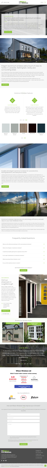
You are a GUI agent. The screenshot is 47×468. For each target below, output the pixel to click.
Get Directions (6, 313)
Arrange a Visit (6, 310)
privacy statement (29, 441)
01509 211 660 (39, 457)
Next (46, 332)
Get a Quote (5, 84)
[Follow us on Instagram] (6, 460)
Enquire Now (23, 270)
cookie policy (7, 466)
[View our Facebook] (2, 460)
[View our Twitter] (4, 460)
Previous (1, 332)
